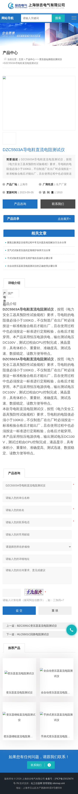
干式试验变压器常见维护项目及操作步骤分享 (30, 258)
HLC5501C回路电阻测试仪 (33, 634)
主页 (21, 59)
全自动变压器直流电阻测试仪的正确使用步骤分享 (32, 266)
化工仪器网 (36, 783)
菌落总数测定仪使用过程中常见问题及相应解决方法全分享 (36, 242)
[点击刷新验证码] (33, 592)
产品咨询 (20, 204)
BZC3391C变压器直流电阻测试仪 (37, 625)
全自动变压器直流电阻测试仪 (57, 692)
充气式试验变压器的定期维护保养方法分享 (28, 250)
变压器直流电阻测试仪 (19, 692)
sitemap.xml (58, 783)
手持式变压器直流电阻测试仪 (57, 736)
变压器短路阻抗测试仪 (50, 59)
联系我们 (58, 204)
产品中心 (30, 59)
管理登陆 (47, 783)
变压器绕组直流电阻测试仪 (19, 736)
